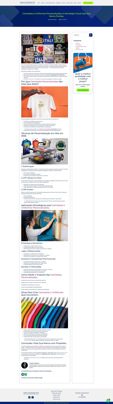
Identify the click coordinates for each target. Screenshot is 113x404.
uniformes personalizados (45, 129)
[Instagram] (33, 397)
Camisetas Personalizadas (44, 81)
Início (38, 2)
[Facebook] (29, 397)
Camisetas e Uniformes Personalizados (43, 206)
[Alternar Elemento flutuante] (108, 400)
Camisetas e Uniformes (51, 292)
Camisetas (58, 2)
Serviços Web (69, 2)
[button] (22, 374)
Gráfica (42, 2)
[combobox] (80, 35)
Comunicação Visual (50, 2)
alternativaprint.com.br (34, 357)
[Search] (90, 35)
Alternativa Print (32, 79)
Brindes (63, 2)
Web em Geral (79, 49)
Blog (75, 2)
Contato (79, 2)
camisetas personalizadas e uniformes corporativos (38, 346)
